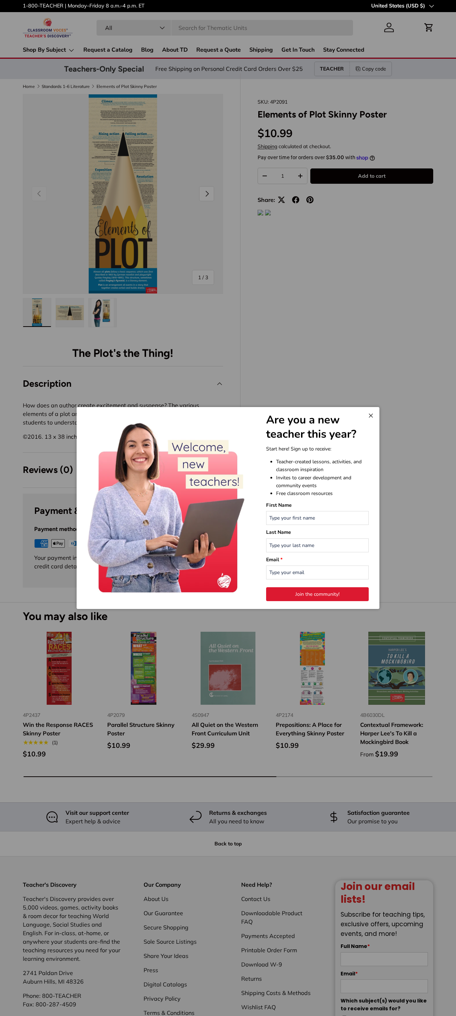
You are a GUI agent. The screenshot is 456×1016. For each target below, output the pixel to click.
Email (274, 559)
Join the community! (317, 594)
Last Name (278, 532)
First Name (279, 505)
